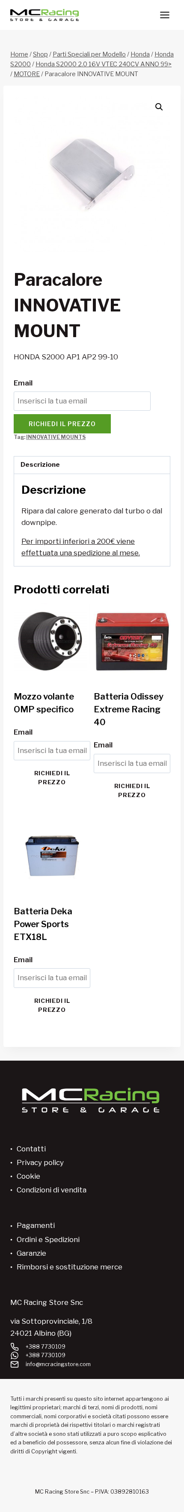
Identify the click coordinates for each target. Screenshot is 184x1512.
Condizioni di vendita (51, 1190)
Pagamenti (36, 1225)
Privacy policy (40, 1162)
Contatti (31, 1148)
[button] (159, 107)
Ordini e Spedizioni (48, 1239)
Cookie (28, 1176)
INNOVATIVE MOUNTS (56, 437)
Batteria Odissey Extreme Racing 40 (128, 709)
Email (23, 383)
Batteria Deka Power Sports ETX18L (43, 924)
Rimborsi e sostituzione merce (69, 1267)
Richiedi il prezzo (62, 423)
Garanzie (31, 1253)
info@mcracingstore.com (58, 1364)
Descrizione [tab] (40, 464)
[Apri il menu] (164, 15)
